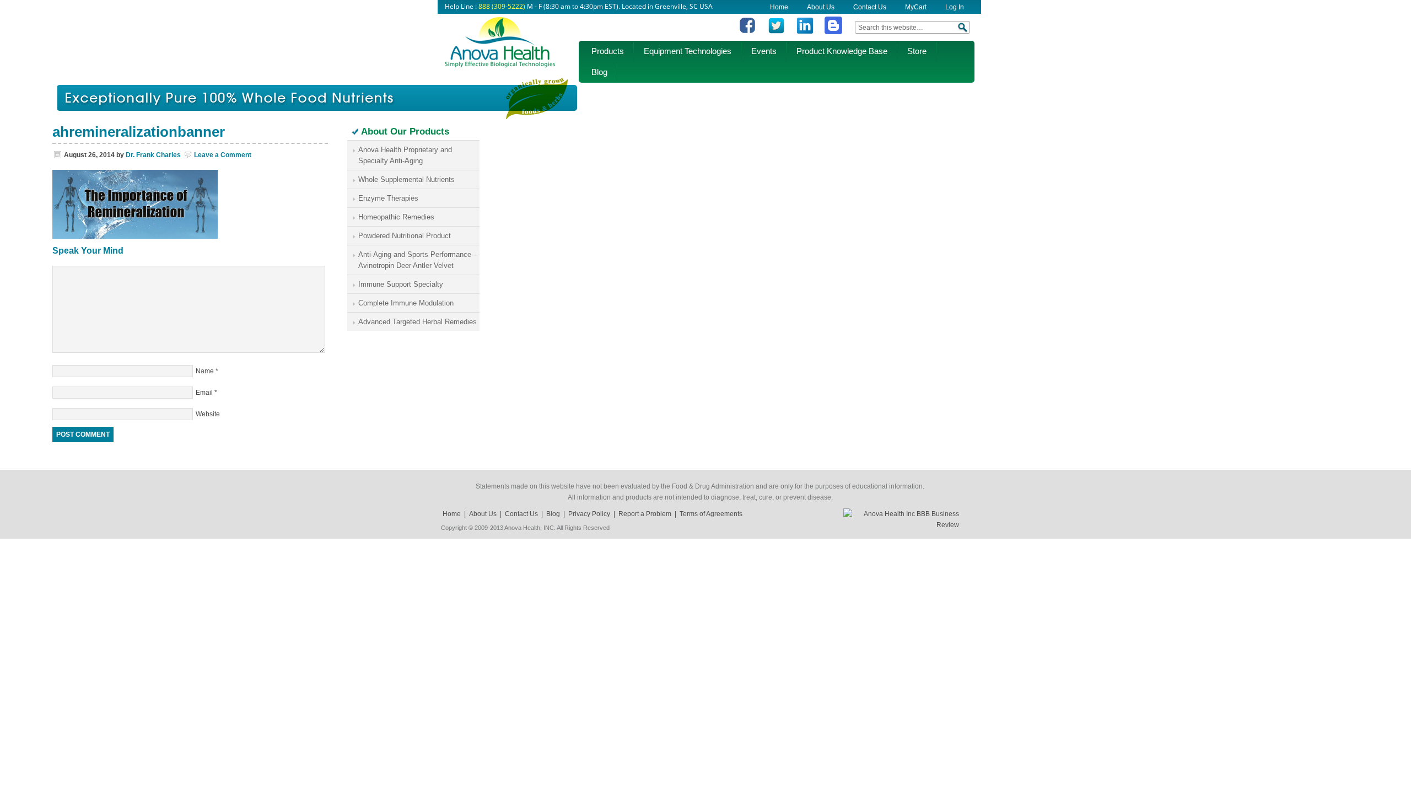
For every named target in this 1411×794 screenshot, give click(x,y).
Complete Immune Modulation (406, 303)
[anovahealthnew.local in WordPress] (833, 32)
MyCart (916, 7)
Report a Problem (644, 514)
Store (917, 51)
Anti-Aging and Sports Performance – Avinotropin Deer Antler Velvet (417, 260)
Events (764, 51)
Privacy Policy (589, 514)
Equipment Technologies (687, 51)
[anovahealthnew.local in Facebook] (747, 32)
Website (208, 414)
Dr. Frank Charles (153, 155)
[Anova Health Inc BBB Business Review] (901, 525)
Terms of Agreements (711, 514)
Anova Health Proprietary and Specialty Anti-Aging (405, 155)
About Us (820, 7)
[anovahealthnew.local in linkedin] (805, 32)
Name (205, 371)
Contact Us (869, 7)
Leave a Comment (222, 155)
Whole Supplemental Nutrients (406, 179)
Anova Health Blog (500, 47)
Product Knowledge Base (841, 51)
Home (779, 7)
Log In (954, 7)
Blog (599, 72)
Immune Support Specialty (400, 284)
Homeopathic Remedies (396, 217)
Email (204, 392)
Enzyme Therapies (388, 198)
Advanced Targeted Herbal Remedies (417, 322)
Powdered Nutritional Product (404, 236)
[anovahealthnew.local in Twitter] (776, 32)
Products (607, 51)
